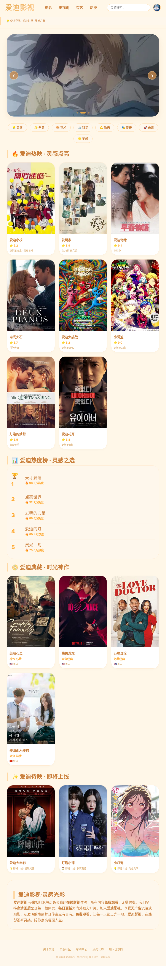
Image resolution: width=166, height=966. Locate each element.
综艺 (79, 7)
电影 (48, 7)
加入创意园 (116, 949)
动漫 (93, 7)
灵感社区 (65, 949)
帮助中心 (81, 949)
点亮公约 (98, 949)
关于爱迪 (48, 949)
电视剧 (64, 7)
